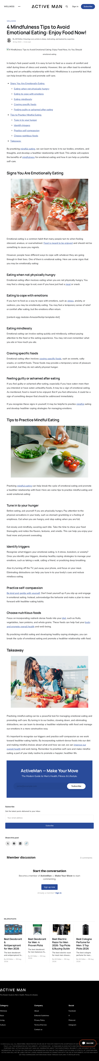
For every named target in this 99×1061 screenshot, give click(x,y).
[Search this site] (67, 6)
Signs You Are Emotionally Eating (27, 83)
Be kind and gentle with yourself (23, 593)
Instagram (72, 1025)
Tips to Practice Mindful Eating (26, 114)
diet (64, 618)
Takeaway (15, 141)
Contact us (38, 1029)
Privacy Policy (39, 1020)
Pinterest (72, 1020)
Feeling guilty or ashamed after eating (33, 109)
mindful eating (27, 148)
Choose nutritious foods (26, 135)
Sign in (75, 6)
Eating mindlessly (23, 99)
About (36, 1011)
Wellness (11, 21)
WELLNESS (9, 6)
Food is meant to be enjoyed (58, 243)
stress (70, 300)
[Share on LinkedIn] (20, 843)
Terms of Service (40, 1025)
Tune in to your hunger (25, 120)
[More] (19, 6)
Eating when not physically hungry (31, 88)
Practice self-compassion (26, 130)
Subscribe (88, 6)
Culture (3, 1025)
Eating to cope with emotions (29, 93)
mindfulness (28, 157)
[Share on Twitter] (7, 843)
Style (2, 1015)
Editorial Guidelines (41, 1015)
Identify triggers (22, 125)
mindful (80, 404)
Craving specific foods (25, 104)
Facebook (72, 1011)
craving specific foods (50, 358)
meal (68, 284)
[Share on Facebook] (14, 843)
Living (2, 1020)
